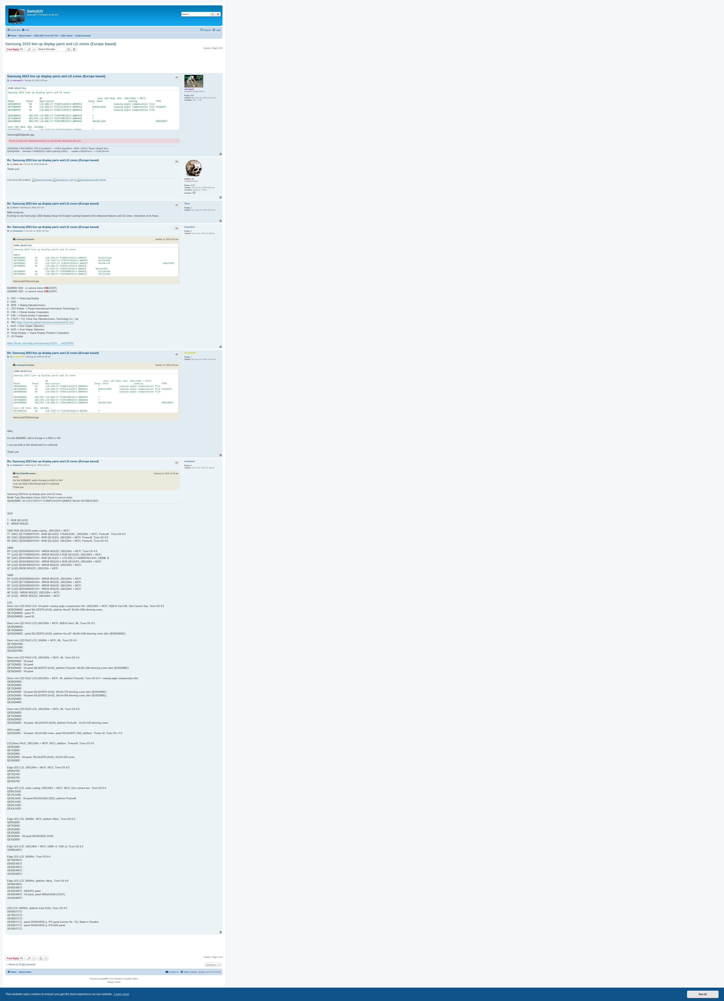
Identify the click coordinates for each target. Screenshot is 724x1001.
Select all (20, 88)
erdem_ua (189, 179)
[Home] (16, 15)
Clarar (187, 204)
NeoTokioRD (190, 353)
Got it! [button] (703, 994)
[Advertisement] (114, 60)
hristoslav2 (189, 227)
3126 (192, 185)
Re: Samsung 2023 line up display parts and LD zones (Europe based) (53, 160)
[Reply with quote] (176, 77)
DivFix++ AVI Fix (69, 180)
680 (192, 95)
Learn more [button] (121, 994)
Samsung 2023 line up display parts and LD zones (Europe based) (60, 44)
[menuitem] (25, 30)
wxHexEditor (47, 180)
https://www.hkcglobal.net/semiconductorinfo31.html (45, 322)
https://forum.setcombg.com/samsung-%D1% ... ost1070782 (40, 343)
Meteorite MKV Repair (96, 180)
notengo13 (189, 89)
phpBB (104, 979)
